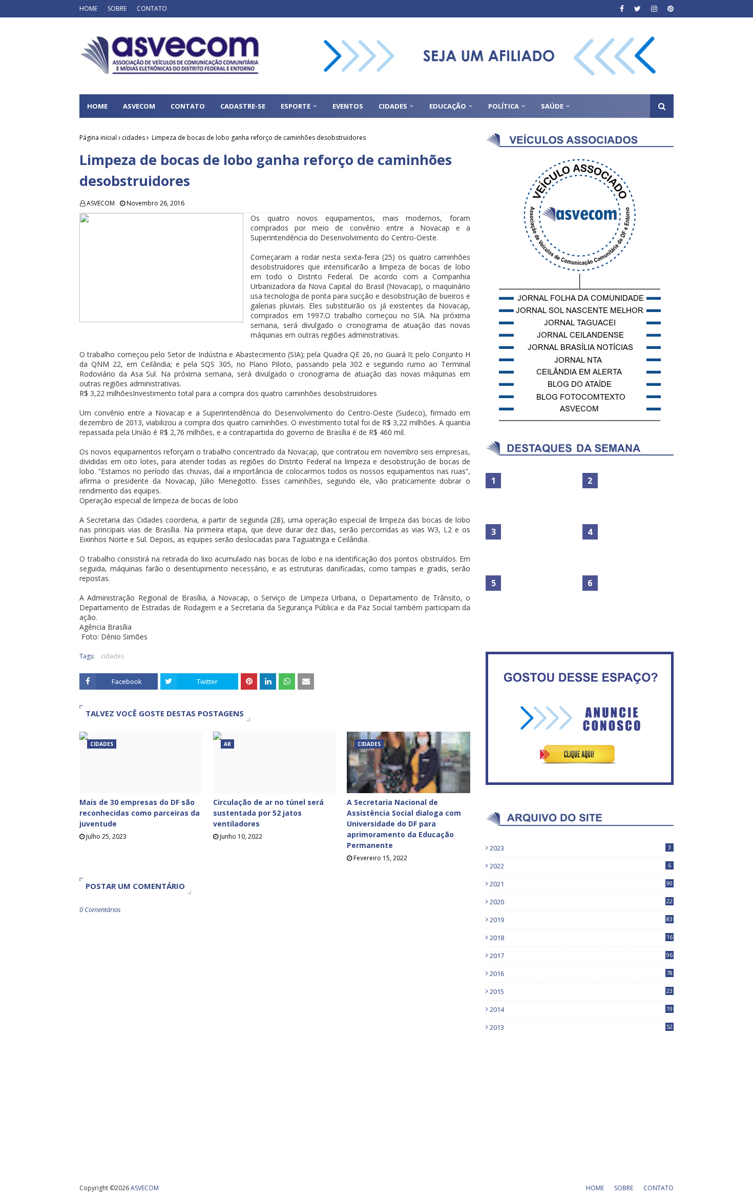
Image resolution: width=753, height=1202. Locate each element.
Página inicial (98, 137)
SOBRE (117, 8)
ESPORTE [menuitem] (295, 106)
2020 (581, 901)
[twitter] (637, 8)
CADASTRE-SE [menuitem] (242, 106)
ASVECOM (101, 203)
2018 (581, 937)
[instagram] (654, 8)
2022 (580, 866)
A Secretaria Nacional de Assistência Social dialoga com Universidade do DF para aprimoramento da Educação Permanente (404, 823)
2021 (581, 883)
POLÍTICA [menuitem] (503, 106)
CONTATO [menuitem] (188, 106)
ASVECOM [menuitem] (139, 106)
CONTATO (152, 8)
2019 (581, 919)
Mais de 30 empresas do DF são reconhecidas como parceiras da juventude (139, 812)
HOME (88, 8)
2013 (581, 1027)
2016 (581, 973)
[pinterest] (669, 8)
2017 (581, 955)
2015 (581, 991)
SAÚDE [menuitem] (552, 106)
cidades (133, 137)
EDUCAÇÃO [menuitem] (447, 106)
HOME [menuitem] (97, 106)
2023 (580, 848)
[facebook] (621, 8)
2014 (581, 1009)
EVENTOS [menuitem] (347, 106)
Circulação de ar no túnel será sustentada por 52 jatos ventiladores (268, 812)
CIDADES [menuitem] (393, 106)
